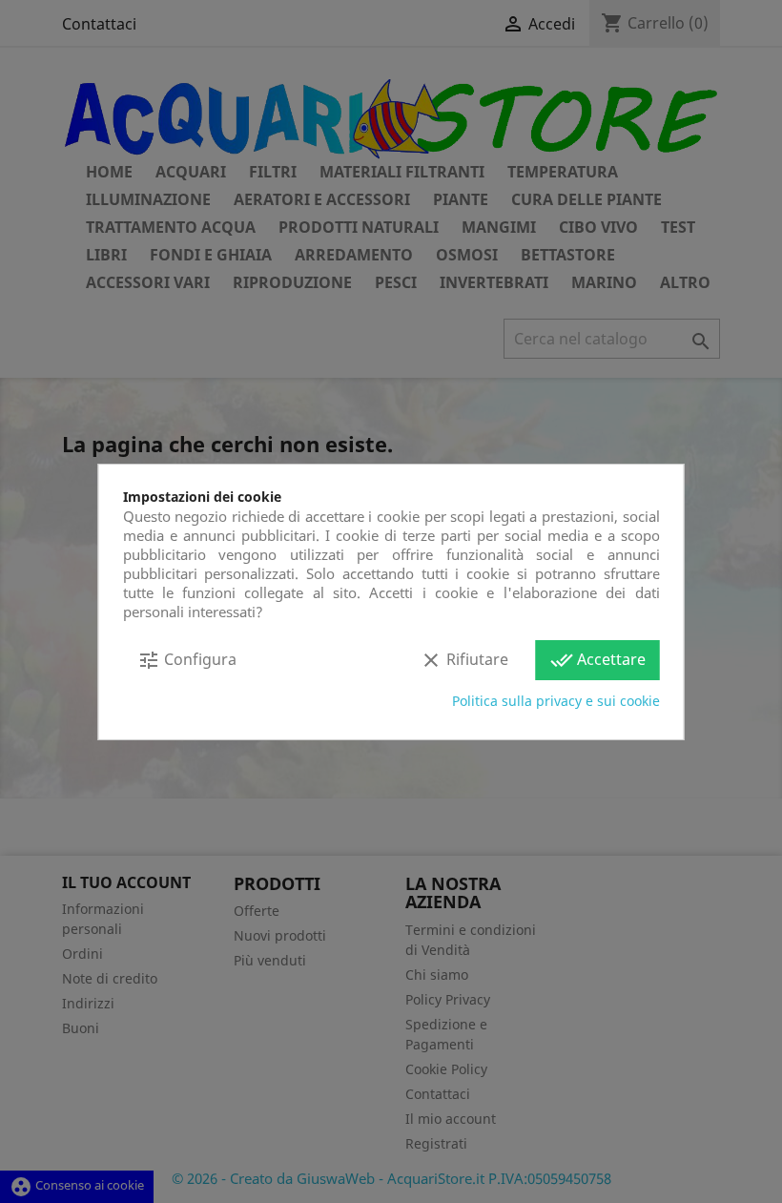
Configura (187, 660)
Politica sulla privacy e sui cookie (556, 701)
